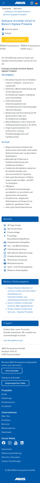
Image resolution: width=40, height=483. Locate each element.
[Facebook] (4, 443)
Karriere (18, 9)
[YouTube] (16, 443)
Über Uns (6, 416)
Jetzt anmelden (12, 370)
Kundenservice (8, 402)
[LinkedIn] (22, 443)
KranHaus (6, 420)
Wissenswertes (8, 428)
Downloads (6, 432)
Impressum (7, 449)
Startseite (6, 9)
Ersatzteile (6, 406)
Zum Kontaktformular (13, 341)
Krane (4, 394)
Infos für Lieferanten (11, 457)
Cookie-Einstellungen (11, 461)
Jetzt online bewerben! (15, 39)
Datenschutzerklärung (11, 453)
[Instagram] (10, 443)
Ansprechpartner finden (15, 383)
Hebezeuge (7, 398)
